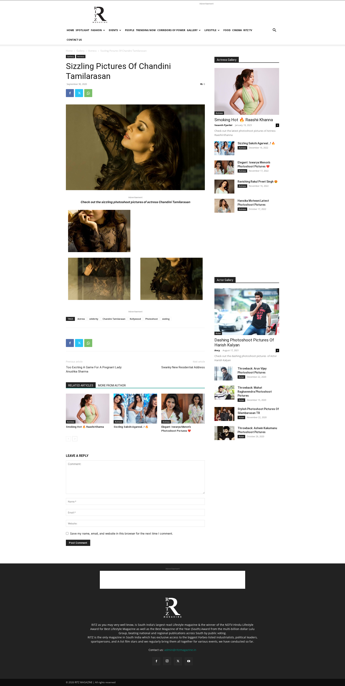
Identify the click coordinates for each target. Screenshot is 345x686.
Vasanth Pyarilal (223, 125)
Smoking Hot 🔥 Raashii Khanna (85, 426)
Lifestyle (210, 30)
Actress (92, 50)
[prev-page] (68, 438)
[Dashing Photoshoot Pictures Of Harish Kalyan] (246, 311)
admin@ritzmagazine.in (180, 650)
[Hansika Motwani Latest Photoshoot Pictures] (224, 206)
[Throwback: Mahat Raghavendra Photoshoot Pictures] (224, 393)
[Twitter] (79, 93)
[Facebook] (70, 93)
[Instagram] (167, 661)
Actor (218, 333)
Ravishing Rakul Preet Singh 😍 (258, 181)
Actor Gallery (225, 280)
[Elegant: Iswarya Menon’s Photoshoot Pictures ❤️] (183, 409)
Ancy (217, 350)
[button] (274, 30)
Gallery (192, 30)
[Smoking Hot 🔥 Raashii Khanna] (87, 409)
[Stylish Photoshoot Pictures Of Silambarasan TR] (224, 414)
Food (227, 30)
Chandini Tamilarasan (114, 318)
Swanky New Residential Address (183, 367)
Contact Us (74, 39)
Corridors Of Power (171, 30)
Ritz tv (247, 30)
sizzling (166, 318)
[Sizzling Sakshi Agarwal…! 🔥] (135, 409)
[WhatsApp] (88, 93)
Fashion (96, 30)
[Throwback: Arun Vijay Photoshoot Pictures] (224, 373)
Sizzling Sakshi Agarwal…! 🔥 (131, 426)
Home (70, 30)
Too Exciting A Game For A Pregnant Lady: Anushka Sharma (94, 369)
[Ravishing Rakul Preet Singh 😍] (224, 187)
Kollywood (135, 318)
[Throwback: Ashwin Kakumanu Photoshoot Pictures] (224, 433)
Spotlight (82, 30)
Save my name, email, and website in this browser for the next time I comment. (121, 533)
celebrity (93, 318)
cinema (237, 30)
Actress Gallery (226, 59)
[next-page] (74, 438)
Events (113, 30)
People (129, 30)
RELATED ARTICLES (80, 385)
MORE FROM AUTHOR (112, 385)
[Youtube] (189, 661)
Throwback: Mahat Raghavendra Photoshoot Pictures (255, 391)
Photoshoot (151, 318)
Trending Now (146, 30)
